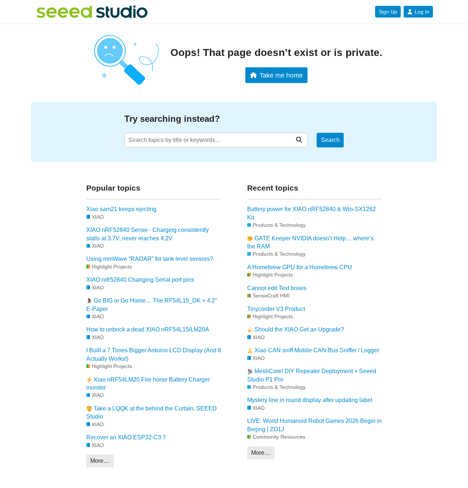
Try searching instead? (172, 119)
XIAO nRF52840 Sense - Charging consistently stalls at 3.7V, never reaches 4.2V (147, 234)
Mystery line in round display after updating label (309, 400)
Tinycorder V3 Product (276, 309)
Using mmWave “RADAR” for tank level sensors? (149, 259)
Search (330, 140)
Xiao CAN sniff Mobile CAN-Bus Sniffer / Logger (316, 350)
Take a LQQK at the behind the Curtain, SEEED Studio (151, 412)
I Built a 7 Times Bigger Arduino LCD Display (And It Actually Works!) (153, 354)
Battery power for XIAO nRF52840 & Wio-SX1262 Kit (311, 213)
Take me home (281, 75)
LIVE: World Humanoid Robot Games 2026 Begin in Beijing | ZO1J (314, 425)
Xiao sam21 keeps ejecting (121, 209)
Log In (422, 12)
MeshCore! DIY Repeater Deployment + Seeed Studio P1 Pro (311, 375)
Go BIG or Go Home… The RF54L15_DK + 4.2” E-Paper (151, 304)
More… (99, 461)
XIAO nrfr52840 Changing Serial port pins (140, 280)
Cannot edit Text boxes (276, 288)
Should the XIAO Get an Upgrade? (298, 329)
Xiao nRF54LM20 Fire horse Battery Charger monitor (148, 383)
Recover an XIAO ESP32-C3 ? (126, 437)
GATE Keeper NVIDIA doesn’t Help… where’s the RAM (310, 242)
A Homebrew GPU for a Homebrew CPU (299, 267)
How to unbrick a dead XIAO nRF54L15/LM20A (147, 329)
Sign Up (388, 12)
